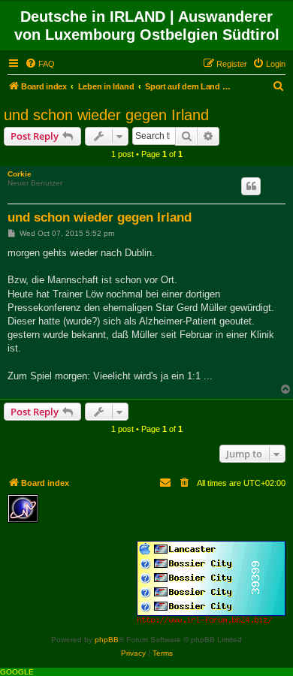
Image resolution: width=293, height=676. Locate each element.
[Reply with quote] (251, 186)
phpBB (107, 639)
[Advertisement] (154, 516)
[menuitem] (40, 64)
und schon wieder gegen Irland (106, 115)
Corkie (20, 174)
